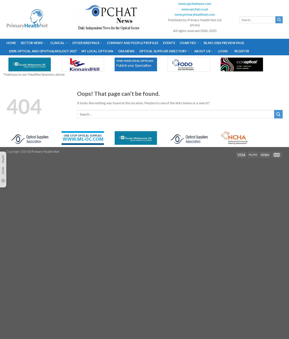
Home (11, 43)
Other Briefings (85, 43)
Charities (188, 43)
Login (223, 51)
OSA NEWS (126, 51)
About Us (202, 51)
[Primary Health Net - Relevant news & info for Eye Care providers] (27, 19)
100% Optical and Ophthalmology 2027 (43, 51)
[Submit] (279, 20)
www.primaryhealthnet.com (195, 14)
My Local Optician (97, 51)
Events (169, 43)
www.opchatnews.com (194, 3)
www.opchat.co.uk (194, 9)
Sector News (32, 43)
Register (241, 51)
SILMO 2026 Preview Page (225, 43)
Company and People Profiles (132, 43)
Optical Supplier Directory (163, 51)
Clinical (57, 43)
